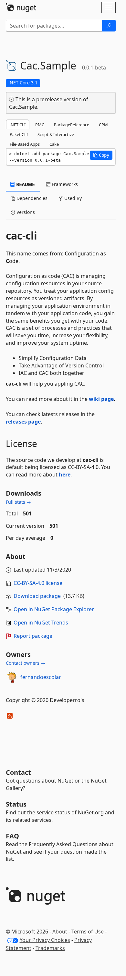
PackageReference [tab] (71, 125)
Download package (37, 595)
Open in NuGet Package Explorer (54, 609)
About (59, 931)
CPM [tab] (103, 125)
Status (16, 804)
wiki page (101, 398)
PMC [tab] (39, 125)
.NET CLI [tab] (18, 125)
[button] (101, 155)
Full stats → (18, 502)
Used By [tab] (72, 198)
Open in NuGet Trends (41, 622)
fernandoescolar (40, 677)
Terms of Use (87, 931)
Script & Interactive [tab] (55, 134)
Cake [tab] (54, 144)
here (64, 474)
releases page (23, 421)
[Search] (109, 25)
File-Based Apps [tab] (25, 144)
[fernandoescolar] (12, 677)
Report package (33, 635)
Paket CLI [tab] (19, 134)
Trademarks (50, 948)
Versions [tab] (25, 212)
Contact (18, 772)
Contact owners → (25, 663)
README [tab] (25, 184)
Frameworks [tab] (64, 184)
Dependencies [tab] (31, 198)
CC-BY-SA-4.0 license (38, 583)
